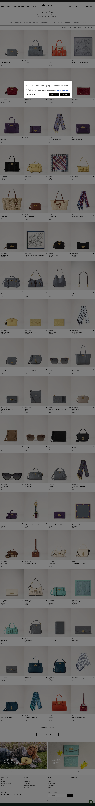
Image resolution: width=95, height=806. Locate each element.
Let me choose (31, 94)
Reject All (53, 94)
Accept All (65, 94)
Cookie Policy (58, 90)
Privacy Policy (65, 90)
